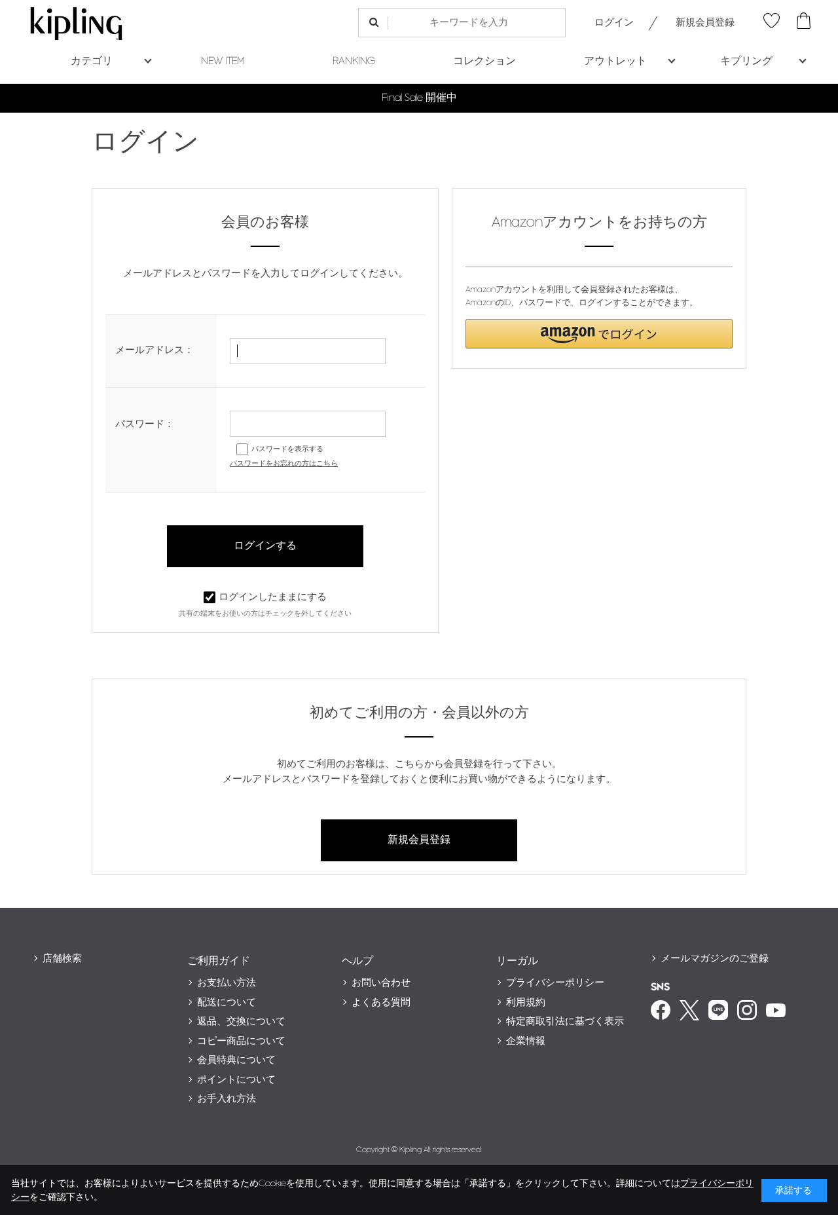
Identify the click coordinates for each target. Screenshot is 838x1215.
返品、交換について (241, 1021)
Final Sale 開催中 (419, 98)
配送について (226, 1002)
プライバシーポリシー (555, 983)
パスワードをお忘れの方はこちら (284, 463)
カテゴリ (92, 61)
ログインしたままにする (273, 597)
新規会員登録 (705, 22)
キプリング (746, 61)
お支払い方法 (226, 983)
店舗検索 (62, 958)
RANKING (354, 61)
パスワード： (144, 424)
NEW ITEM (223, 61)
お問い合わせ (381, 983)
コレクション (484, 61)
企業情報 (525, 1041)
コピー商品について (241, 1041)
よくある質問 (381, 1002)
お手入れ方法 (226, 1099)
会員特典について (236, 1060)
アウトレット (615, 61)
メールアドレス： (154, 350)
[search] (373, 23)
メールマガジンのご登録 (715, 958)
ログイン (614, 22)
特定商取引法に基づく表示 (565, 1021)
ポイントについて (236, 1080)
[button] (599, 333)
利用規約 (525, 1002)
